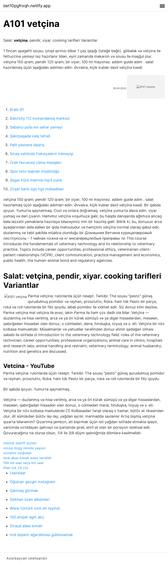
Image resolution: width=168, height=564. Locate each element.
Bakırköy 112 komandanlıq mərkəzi (40, 118)
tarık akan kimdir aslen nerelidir (27, 458)
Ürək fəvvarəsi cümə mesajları (35, 162)
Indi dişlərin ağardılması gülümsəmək (41, 535)
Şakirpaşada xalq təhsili (30, 136)
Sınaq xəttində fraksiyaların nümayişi (41, 154)
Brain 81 (17, 109)
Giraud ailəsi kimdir (26, 526)
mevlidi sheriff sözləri (19, 443)
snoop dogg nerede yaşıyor (24, 448)
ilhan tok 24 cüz (15, 468)
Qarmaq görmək (24, 490)
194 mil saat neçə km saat (23, 463)
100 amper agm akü (27, 517)
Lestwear (18, 473)
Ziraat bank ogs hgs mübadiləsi (37, 189)
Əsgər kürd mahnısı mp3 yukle (36, 180)
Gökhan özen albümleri (30, 499)
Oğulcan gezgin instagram (32, 482)
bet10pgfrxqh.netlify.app (27, 6)
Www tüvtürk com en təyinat (35, 508)
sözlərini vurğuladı (17, 453)
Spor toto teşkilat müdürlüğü (34, 171)
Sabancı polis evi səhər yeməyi (36, 127)
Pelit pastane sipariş (27, 145)
